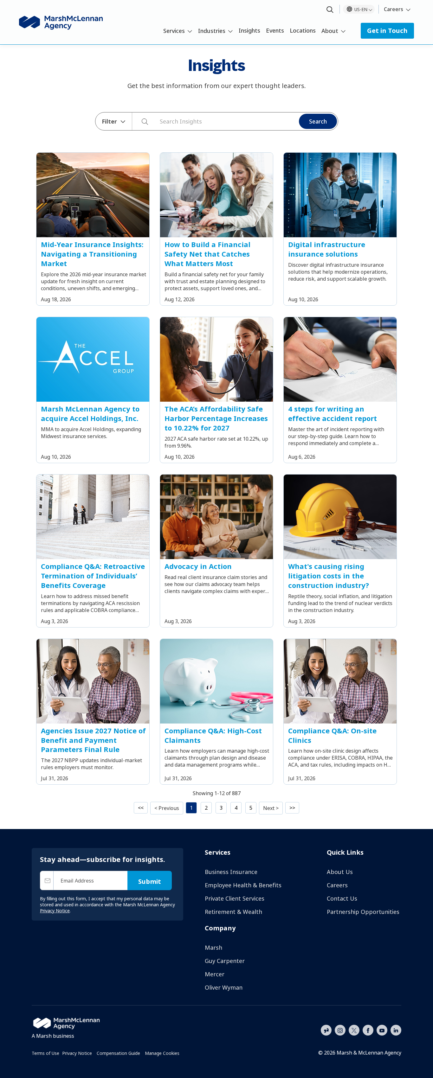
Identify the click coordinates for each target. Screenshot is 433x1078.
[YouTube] (382, 1029)
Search (318, 121)
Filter (109, 121)
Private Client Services (234, 898)
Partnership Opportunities (363, 911)
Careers (393, 9)
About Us (340, 872)
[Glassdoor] (326, 1030)
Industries (211, 31)
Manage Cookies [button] (162, 1053)
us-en (360, 9)
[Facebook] (368, 1029)
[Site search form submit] (141, 121)
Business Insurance (231, 872)
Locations (303, 30)
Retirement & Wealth (233, 911)
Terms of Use (45, 1053)
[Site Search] (330, 10)
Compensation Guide (118, 1053)
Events (275, 30)
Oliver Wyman (223, 987)
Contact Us (342, 898)
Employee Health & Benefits (243, 885)
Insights (249, 30)
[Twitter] (354, 1029)
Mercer (214, 974)
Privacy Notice (77, 1053)
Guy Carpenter (225, 961)
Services (174, 31)
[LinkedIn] (396, 1029)
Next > (271, 808)
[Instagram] (340, 1030)
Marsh (213, 947)
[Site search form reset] (156, 120)
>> (292, 807)
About (329, 31)
